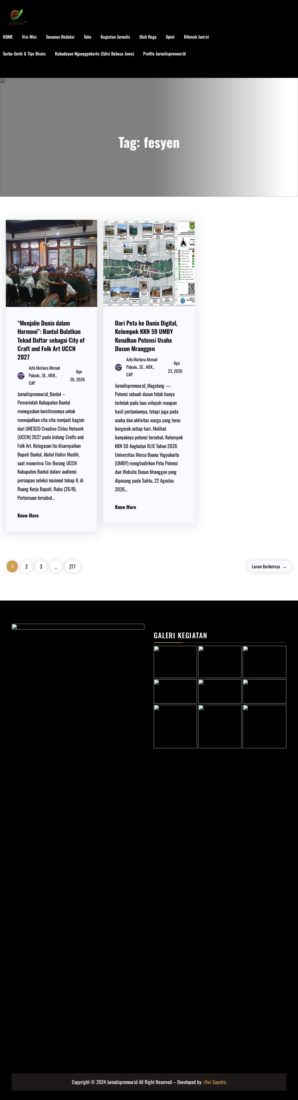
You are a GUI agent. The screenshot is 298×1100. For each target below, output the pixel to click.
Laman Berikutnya (269, 566)
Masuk (14, 70)
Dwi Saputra (215, 1081)
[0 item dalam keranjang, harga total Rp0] (289, 54)
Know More (28, 515)
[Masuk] (271, 54)
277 (72, 566)
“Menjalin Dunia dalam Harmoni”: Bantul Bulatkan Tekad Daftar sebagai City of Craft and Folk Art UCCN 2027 (51, 339)
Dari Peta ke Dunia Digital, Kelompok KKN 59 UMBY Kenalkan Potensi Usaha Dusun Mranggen (146, 335)
